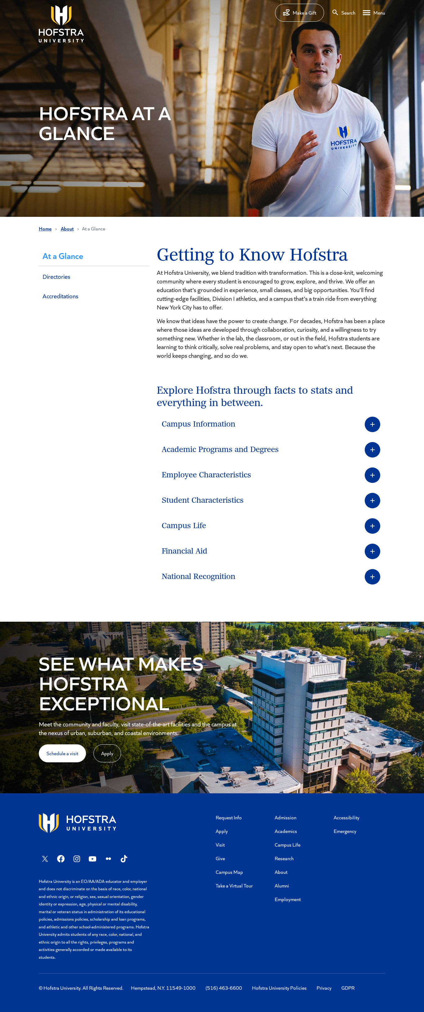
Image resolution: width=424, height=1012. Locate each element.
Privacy (324, 987)
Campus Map (229, 872)
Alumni (282, 885)
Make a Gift (304, 12)
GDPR (347, 987)
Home (45, 228)
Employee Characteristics (206, 475)
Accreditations (60, 296)
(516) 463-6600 (223, 987)
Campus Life (184, 526)
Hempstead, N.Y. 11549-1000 (163, 987)
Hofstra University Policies (279, 987)
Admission (285, 817)
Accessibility (346, 817)
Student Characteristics (203, 500)
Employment (288, 899)
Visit (220, 844)
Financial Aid (184, 551)
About (67, 228)
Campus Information (198, 424)
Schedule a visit (62, 753)
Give (220, 858)
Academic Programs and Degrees (220, 449)
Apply (107, 753)
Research (284, 858)
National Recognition (198, 576)
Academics (286, 831)
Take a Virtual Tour (234, 885)
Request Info (229, 817)
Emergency (345, 831)
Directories (56, 276)
